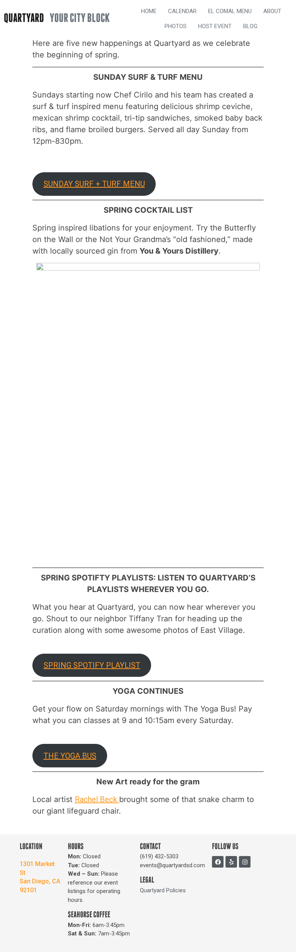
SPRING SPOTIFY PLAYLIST (92, 665)
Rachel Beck (97, 799)
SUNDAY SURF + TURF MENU (94, 183)
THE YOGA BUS (70, 755)
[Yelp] (231, 862)
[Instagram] (245, 862)
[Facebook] (218, 862)
